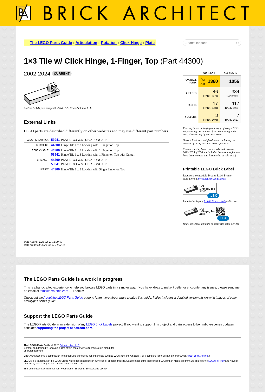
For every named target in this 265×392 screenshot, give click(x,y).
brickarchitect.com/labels (212, 178)
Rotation (109, 42)
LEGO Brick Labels (215, 201)
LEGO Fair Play (216, 361)
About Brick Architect (197, 355)
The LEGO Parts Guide (51, 42)
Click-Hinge (131, 42)
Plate (150, 42)
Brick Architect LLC (70, 345)
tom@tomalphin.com (54, 291)
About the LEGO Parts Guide (63, 297)
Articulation (86, 42)
